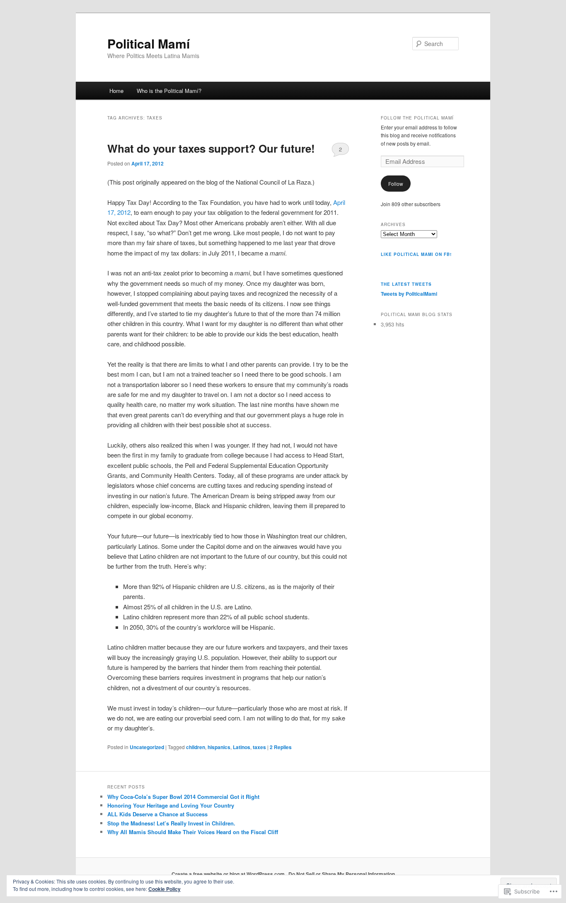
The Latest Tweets (406, 284)
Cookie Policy (164, 889)
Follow (395, 183)
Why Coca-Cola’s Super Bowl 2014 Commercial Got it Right (183, 797)
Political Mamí (148, 43)
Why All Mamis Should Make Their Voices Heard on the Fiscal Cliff (192, 832)
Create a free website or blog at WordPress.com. (229, 874)
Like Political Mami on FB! (416, 254)
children (195, 747)
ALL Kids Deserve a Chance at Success (157, 814)
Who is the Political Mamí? (169, 91)
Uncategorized (147, 747)
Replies (281, 747)
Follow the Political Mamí (417, 118)
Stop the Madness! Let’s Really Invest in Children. (171, 823)
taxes (259, 747)
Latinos (241, 747)
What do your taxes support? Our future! (211, 148)
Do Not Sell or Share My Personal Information (341, 874)
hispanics (219, 747)
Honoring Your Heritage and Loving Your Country (170, 805)
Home (116, 91)
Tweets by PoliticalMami (409, 293)
